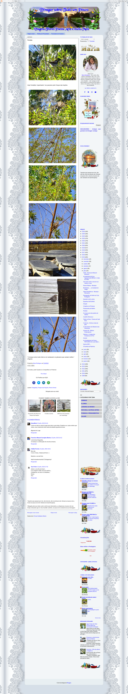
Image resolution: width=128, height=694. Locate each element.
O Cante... (90, 578)
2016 (83, 254)
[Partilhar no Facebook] (32, 365)
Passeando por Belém (89, 308)
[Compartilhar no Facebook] (33, 382)
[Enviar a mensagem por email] (28, 365)
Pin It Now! (44, 373)
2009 (83, 375)
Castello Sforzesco (88, 317)
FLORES (84, 403)
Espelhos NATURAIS (89, 301)
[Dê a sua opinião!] (29, 365)
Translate (92, 41)
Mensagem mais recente (33, 512)
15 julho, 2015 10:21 (45, 448)
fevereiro (85, 358)
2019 (83, 247)
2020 (83, 245)
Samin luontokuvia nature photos (89, 598)
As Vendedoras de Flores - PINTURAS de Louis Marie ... (91, 341)
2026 (83, 231)
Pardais (85, 310)
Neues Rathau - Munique (89, 285)
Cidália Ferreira (35, 448)
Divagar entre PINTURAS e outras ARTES (89, 515)
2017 (83, 252)
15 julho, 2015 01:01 (42, 423)
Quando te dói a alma (89, 299)
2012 (83, 368)
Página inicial (54, 512)
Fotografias (34, 387)
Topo (125, 691)
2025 (83, 233)
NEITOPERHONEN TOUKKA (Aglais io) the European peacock (93, 590)
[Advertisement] (90, 204)
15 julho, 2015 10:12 (56, 437)
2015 (83, 257)
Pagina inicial (31, 33)
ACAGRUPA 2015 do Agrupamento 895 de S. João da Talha (91, 278)
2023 (83, 238)
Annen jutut (85, 587)
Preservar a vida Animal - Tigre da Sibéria (93, 638)
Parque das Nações (43, 387)
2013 (83, 366)
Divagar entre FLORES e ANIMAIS (89, 504)
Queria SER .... (87, 344)
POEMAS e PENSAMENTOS (90, 413)
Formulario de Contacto (57, 33)
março (85, 356)
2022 (83, 240)
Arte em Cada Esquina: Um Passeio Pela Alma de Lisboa (93, 518)
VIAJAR (83, 416)
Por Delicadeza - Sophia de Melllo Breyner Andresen (92, 496)
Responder (34, 432)
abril (84, 354)
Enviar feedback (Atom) (40, 516)
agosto (85, 268)
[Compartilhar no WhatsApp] (48, 382)
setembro (86, 266)
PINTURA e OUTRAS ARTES (90, 410)
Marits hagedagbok (87, 608)
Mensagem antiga (73, 512)
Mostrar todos (98, 617)
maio (84, 351)
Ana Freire (34, 466)
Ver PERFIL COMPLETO (90, 88)
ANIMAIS (84, 400)
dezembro (86, 259)
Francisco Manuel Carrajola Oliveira (41, 437)
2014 (83, 364)
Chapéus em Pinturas (89, 306)
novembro (86, 261)
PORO (89, 599)
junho (85, 349)
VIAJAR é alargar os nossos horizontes (90, 481)
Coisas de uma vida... (88, 577)
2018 (83, 250)
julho (84, 270)
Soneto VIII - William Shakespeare (88, 331)
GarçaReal (34, 423)
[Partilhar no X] (31, 365)
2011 (83, 371)
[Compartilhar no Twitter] (38, 382)
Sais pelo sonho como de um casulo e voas (91, 282)
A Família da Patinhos (89, 346)
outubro (85, 263)
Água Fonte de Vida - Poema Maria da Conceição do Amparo (92, 625)
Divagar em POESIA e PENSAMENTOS (88, 492)
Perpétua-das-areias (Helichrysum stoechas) (92, 507)
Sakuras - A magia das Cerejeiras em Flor (89, 335)
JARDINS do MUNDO (88, 406)
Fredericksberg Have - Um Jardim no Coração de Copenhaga (93, 485)
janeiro (85, 361)
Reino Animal (52, 387)
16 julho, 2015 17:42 (42, 466)
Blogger (69, 682)
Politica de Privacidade (43, 33)
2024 (83, 236)
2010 (83, 373)
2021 (83, 243)
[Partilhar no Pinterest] (33, 365)
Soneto (85, 338)
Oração (85, 303)
